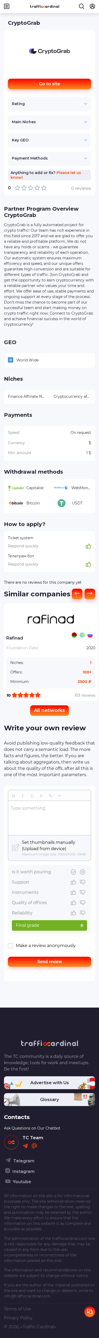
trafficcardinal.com (69, 1238)
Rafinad (14, 638)
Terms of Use (17, 1308)
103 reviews (84, 695)
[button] (13, 795)
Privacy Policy (18, 1317)
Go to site (49, 83)
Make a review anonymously (46, 945)
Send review (49, 961)
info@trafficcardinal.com (27, 1296)
